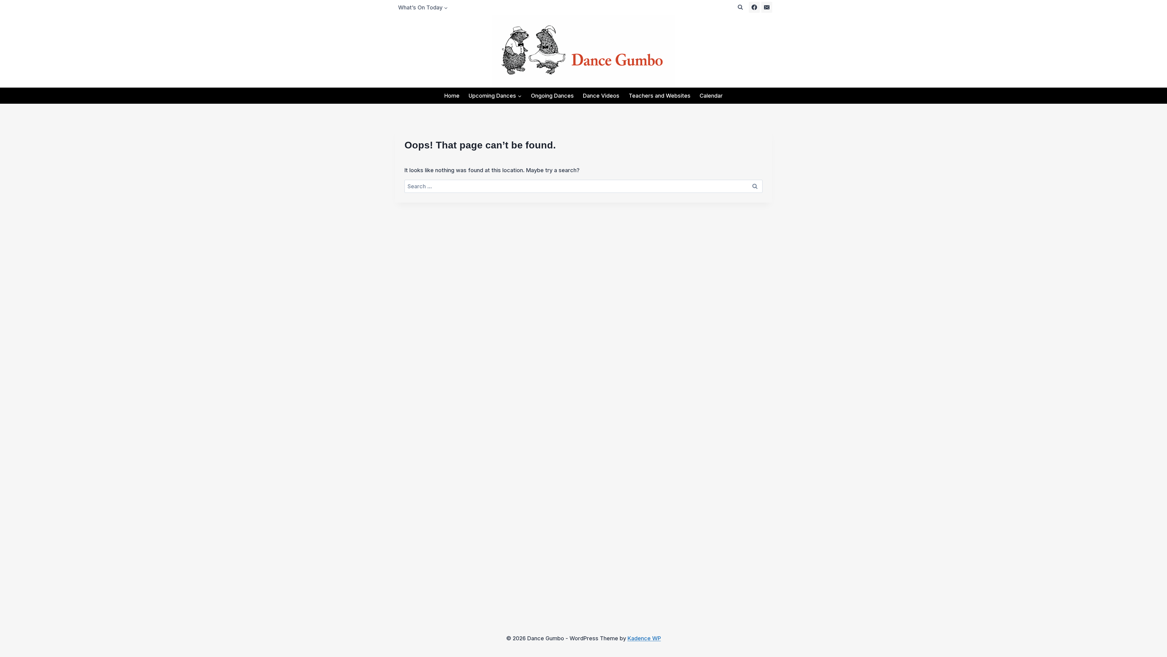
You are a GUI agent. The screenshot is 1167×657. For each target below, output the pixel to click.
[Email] (766, 7)
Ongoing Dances (552, 95)
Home (452, 95)
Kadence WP (644, 638)
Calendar (711, 95)
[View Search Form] (740, 7)
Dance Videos (601, 95)
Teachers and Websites (659, 95)
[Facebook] (754, 7)
